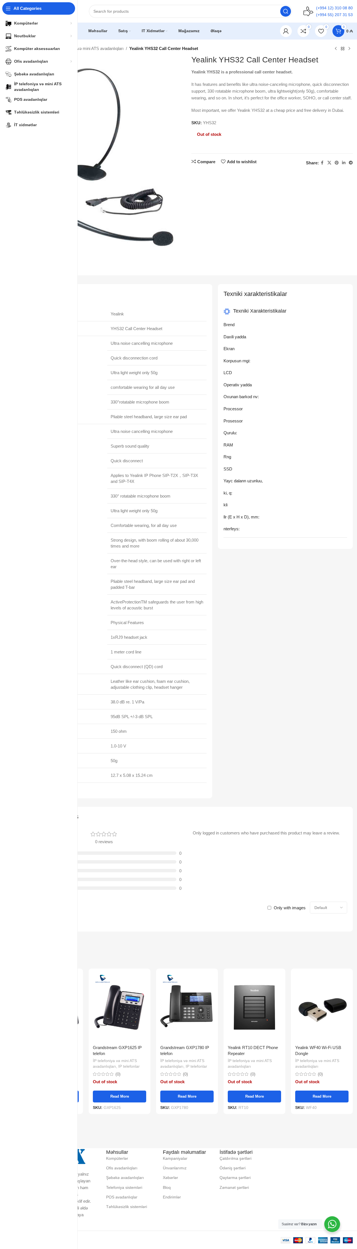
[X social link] (329, 163)
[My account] (286, 31)
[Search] (285, 11)
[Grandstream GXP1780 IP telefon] (187, 1007)
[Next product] (349, 48)
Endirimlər (172, 1197)
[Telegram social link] (350, 163)
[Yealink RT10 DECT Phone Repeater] (254, 1007)
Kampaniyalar (175, 1158)
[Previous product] (335, 48)
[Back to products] (342, 48)
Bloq (167, 1187)
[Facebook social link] (322, 163)
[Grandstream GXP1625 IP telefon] (119, 1007)
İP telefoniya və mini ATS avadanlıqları (88, 48)
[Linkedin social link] (343, 163)
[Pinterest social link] (336, 163)
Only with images (290, 907)
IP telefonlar (129, 1066)
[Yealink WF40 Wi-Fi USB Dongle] (322, 1007)
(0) (118, 1074)
